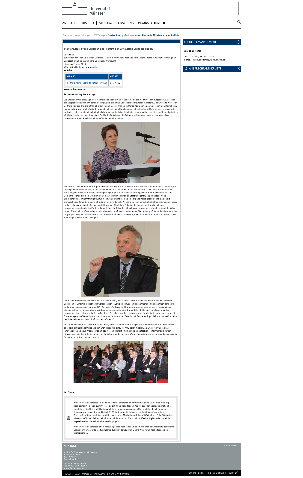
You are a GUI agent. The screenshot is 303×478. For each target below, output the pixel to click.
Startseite (67, 35)
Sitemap (75, 474)
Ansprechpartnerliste (204, 68)
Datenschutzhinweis (118, 474)
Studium (105, 23)
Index (67, 474)
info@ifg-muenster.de (74, 468)
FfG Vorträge (99, 35)
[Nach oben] (237, 473)
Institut (88, 23)
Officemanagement (202, 42)
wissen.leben (230, 446)
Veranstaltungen (151, 23)
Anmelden (87, 474)
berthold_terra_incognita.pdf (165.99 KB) (87, 83)
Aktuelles (69, 23)
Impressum (99, 474)
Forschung (125, 23)
